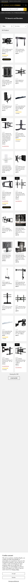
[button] (2, 5)
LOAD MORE (14, 378)
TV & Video (7, 12)
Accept (13, 573)
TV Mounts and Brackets (19, 12)
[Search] (25, 9)
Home (2, 12)
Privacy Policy (15, 569)
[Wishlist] (23, 5)
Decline (13, 577)
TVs (12, 12)
